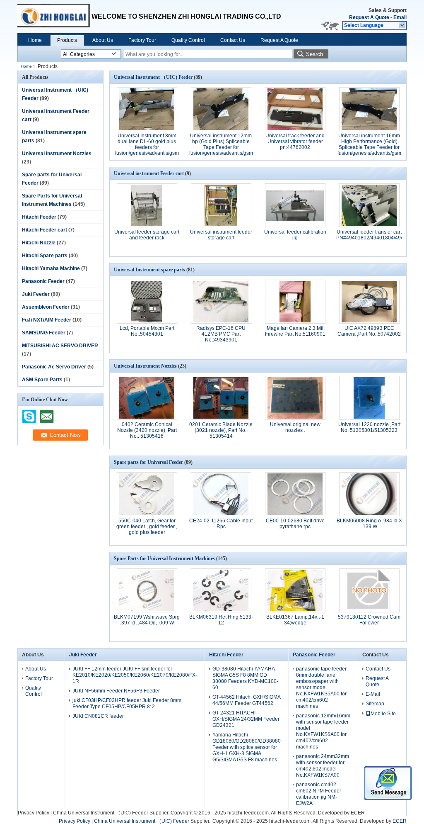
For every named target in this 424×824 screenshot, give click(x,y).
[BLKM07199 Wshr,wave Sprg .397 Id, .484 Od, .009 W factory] (147, 590)
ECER (358, 813)
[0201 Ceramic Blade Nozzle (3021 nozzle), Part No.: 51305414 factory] (221, 398)
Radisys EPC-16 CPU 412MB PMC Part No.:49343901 (221, 334)
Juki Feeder (36, 294)
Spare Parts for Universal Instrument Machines (164, 558)
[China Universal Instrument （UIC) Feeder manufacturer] (54, 16)
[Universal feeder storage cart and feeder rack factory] (147, 205)
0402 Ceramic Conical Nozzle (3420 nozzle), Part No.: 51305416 (147, 430)
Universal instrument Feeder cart (149, 173)
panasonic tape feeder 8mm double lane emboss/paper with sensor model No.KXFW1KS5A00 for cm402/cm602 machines (321, 687)
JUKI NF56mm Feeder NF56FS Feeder (116, 691)
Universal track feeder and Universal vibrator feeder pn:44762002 (295, 141)
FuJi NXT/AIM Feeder (46, 320)
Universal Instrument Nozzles (57, 153)
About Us (102, 40)
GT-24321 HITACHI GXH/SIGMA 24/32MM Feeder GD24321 (245, 719)
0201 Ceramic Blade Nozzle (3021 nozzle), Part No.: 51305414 (221, 430)
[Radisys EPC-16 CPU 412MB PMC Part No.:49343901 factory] (221, 301)
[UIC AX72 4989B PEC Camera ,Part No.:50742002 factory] (369, 301)
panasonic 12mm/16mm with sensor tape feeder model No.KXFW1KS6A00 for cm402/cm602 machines (323, 731)
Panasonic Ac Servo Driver (54, 367)
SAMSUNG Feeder (43, 333)
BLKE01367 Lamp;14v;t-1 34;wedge (295, 620)
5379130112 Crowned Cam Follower (369, 620)
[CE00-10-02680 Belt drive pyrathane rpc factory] (295, 494)
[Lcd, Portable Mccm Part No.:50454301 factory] (147, 301)
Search (314, 54)
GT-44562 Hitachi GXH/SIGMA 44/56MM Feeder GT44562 (246, 700)
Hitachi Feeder (39, 217)
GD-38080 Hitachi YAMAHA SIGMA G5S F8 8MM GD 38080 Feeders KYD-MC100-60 (245, 678)
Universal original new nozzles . (295, 427)
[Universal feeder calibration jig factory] (295, 205)
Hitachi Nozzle (38, 243)
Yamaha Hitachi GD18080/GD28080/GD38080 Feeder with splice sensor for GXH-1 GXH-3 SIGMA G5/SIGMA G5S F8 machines (246, 747)
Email (400, 17)
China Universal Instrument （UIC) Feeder (100, 813)
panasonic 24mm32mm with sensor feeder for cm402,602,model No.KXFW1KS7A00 (322, 765)
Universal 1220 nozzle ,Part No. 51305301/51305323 (369, 427)
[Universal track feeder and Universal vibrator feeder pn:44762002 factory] (295, 109)
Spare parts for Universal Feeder (148, 462)
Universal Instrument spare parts (149, 270)
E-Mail (373, 694)
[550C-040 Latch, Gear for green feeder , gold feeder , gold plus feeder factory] (147, 494)
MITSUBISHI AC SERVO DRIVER (60, 346)
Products (67, 40)
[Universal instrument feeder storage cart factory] (221, 205)
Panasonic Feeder (43, 281)
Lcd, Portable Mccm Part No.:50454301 (147, 331)
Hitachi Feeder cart (44, 230)
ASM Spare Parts (42, 380)
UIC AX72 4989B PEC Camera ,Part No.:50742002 (369, 331)
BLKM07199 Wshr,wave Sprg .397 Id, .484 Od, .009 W (147, 620)
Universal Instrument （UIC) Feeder (153, 77)
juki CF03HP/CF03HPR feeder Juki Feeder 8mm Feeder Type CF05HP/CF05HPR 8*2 (126, 703)
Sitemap (375, 704)
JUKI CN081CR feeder (98, 716)
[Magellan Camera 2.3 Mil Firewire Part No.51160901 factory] (295, 301)
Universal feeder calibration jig (295, 235)
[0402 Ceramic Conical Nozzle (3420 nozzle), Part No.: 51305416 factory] (147, 398)
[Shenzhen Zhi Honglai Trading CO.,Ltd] (402, 25)
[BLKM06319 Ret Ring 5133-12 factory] (221, 590)
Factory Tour (142, 40)
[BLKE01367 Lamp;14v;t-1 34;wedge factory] (295, 590)
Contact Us (232, 40)
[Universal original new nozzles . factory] (295, 398)
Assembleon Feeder (46, 307)
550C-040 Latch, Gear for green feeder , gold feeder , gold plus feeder (146, 526)
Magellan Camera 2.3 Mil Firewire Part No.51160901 (295, 331)
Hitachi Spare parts (44, 255)
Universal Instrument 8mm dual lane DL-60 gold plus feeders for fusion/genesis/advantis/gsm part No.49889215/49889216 (147, 147)
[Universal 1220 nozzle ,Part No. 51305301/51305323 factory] (369, 398)
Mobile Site (383, 714)
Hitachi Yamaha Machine (51, 268)
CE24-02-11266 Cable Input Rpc (221, 523)
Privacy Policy (33, 813)
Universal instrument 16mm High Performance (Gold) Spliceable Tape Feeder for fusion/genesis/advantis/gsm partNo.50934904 (369, 147)
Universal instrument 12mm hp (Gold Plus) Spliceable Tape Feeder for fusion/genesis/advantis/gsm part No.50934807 (221, 147)
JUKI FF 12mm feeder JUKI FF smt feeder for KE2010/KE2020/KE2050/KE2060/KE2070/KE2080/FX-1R (134, 675)
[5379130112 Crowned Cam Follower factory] (369, 590)
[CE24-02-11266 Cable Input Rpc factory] (221, 494)
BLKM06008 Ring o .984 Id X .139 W (369, 523)
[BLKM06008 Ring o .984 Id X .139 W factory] (369, 494)
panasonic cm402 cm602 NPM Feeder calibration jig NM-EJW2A (318, 794)
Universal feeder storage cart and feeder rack (146, 235)
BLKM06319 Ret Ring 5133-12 (221, 620)
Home (35, 40)
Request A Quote (369, 17)
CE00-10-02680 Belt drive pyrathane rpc (295, 523)
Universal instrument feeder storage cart (221, 235)
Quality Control (188, 40)
